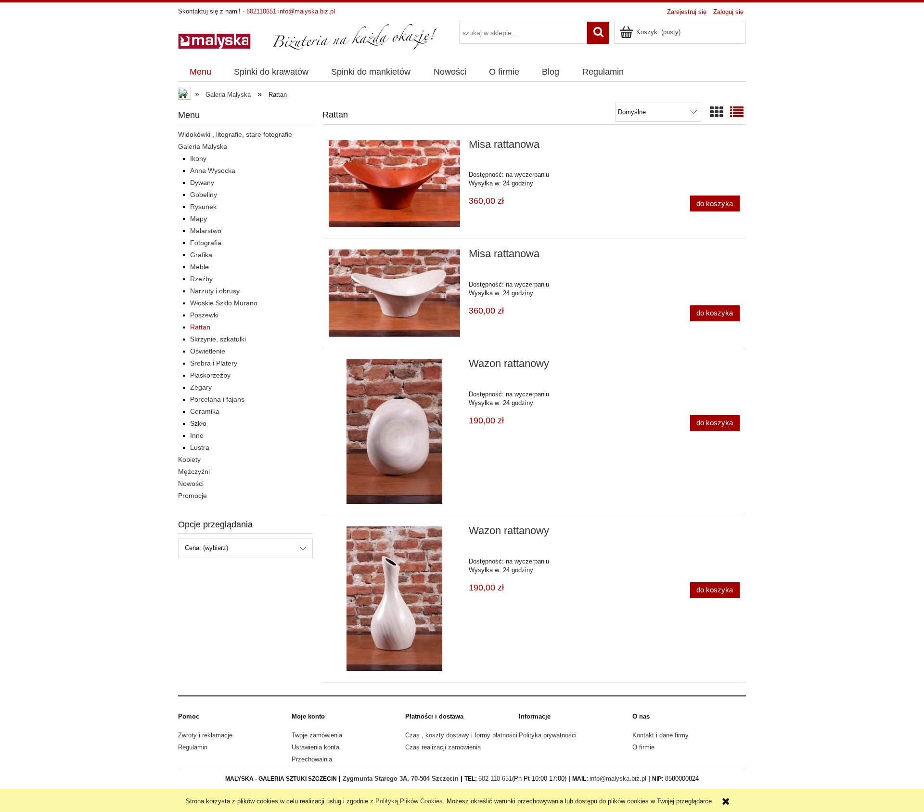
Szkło (198, 423)
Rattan (200, 327)
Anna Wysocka (212, 170)
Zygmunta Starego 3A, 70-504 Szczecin (401, 778)
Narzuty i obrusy (215, 291)
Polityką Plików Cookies (409, 801)
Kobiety (189, 459)
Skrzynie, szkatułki (218, 339)
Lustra (199, 447)
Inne (197, 435)
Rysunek (203, 206)
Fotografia (205, 243)
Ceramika (204, 411)
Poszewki (204, 315)
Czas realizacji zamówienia (443, 747)
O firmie (643, 747)
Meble (199, 267)
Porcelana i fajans (217, 399)
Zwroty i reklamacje (205, 735)
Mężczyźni (194, 471)
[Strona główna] (308, 36)
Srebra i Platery (213, 363)
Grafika (201, 255)
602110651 (261, 11)
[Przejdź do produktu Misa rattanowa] (394, 183)
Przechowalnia (312, 759)
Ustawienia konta (315, 747)
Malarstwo (205, 231)
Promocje (192, 495)
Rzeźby (201, 279)
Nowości (191, 483)
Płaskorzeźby (210, 375)
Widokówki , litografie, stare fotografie (235, 134)
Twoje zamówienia (317, 735)
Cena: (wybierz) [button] (206, 547)
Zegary (201, 387)
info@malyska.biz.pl (306, 11)
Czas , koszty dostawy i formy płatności (461, 735)
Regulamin (192, 747)
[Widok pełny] (737, 112)
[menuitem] (200, 72)
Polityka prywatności (548, 735)
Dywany (202, 182)
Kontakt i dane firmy (660, 735)
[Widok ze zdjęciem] (716, 112)
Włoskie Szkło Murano (223, 303)
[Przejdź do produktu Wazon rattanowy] (394, 431)
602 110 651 (495, 778)
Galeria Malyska (202, 146)
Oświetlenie (207, 351)
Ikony (198, 158)
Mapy (198, 219)
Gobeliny (203, 194)
